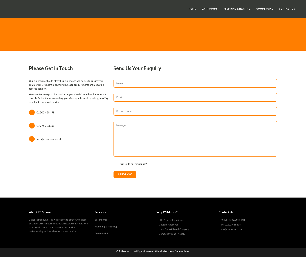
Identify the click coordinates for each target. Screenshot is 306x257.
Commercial (101, 233)
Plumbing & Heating (106, 226)
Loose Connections (178, 251)
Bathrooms (101, 219)
